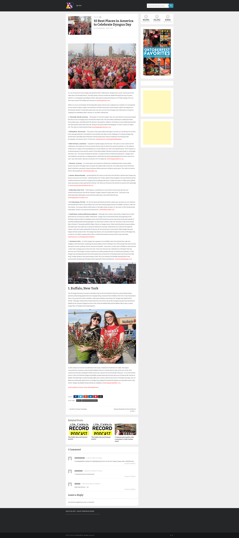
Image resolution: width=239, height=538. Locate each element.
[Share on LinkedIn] (90, 396)
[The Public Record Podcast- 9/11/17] (102, 434)
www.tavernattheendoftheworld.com (81, 185)
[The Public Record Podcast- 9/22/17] (79, 434)
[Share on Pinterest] (95, 396)
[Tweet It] (80, 396)
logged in (79, 502)
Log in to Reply (130, 463)
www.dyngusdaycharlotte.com (101, 127)
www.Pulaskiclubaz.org (90, 171)
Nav (80, 5)
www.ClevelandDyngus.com (123, 259)
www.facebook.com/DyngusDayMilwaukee (109, 139)
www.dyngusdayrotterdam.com (78, 197)
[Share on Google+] (85, 396)
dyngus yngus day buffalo (89, 400)
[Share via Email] (100, 396)
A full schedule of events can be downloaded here (83, 387)
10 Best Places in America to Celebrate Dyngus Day (113, 22)
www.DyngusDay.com (102, 100)
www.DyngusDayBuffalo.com (112, 383)
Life (100, 17)
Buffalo (79, 400)
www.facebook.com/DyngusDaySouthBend (81, 237)
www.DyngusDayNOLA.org (115, 159)
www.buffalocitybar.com (106, 209)
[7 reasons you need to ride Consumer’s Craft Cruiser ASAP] (125, 434)
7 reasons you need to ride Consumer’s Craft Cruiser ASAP (124, 439)
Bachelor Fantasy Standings (77, 409)
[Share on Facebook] (75, 396)
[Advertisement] (157, 102)
